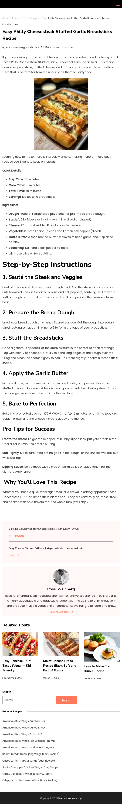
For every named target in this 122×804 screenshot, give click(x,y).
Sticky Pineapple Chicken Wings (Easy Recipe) (31, 767)
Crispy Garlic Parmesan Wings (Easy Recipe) (29, 780)
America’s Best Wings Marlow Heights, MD (28, 747)
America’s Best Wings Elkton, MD (22, 734)
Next (11, 555)
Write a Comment (63, 47)
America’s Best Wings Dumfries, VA (23, 721)
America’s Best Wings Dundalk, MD (23, 727)
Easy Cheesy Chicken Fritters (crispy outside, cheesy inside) (45, 548)
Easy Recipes (10, 24)
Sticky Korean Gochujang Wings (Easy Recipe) (30, 754)
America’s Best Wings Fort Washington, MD (28, 741)
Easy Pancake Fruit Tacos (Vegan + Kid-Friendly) (17, 666)
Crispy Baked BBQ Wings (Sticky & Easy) (27, 774)
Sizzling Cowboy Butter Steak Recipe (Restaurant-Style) (44, 529)
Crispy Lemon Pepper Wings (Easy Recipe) (28, 761)
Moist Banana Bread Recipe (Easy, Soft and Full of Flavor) (59, 666)
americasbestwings (71, 798)
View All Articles (59, 612)
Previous (19, 536)
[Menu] (118, 4)
